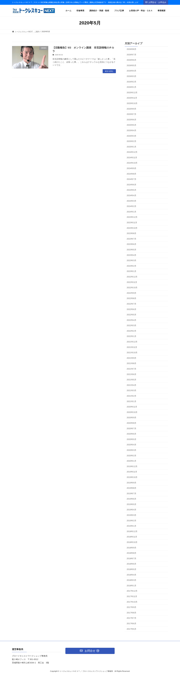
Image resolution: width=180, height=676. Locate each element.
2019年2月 (131, 520)
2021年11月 (132, 347)
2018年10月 (132, 542)
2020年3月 (131, 450)
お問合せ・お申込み (157, 2)
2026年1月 (131, 87)
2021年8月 (131, 363)
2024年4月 (131, 195)
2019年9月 (131, 483)
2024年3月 (131, 201)
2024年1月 (131, 212)
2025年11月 (132, 98)
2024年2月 (131, 206)
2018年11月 (132, 537)
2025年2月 (131, 141)
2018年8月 (131, 553)
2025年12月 (132, 92)
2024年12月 (132, 152)
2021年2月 (131, 396)
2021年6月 (131, 374)
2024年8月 (131, 174)
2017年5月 (131, 629)
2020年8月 (131, 423)
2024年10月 (132, 163)
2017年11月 (132, 596)
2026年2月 (131, 82)
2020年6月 (131, 434)
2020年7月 (131, 428)
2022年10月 (132, 287)
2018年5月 (131, 569)
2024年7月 (131, 179)
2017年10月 (132, 602)
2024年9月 (131, 168)
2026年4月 (131, 71)
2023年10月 (132, 228)
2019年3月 (131, 515)
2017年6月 (131, 623)
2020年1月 (131, 461)
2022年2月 (131, 331)
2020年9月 (131, 418)
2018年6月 (131, 564)
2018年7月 (131, 558)
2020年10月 (132, 412)
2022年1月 (131, 336)
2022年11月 (132, 282)
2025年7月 (131, 114)
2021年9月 (131, 358)
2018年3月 (131, 580)
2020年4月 (131, 445)
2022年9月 (131, 293)
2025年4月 (131, 130)
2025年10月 (132, 103)
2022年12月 (132, 277)
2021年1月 (131, 401)
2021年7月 (131, 369)
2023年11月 (132, 222)
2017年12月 (132, 591)
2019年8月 (131, 488)
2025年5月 (131, 125)
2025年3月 (131, 136)
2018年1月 (131, 585)
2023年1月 (131, 271)
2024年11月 (132, 157)
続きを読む (109, 71)
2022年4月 (131, 320)
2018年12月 (132, 531)
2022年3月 (131, 325)
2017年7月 (131, 618)
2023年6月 (131, 244)
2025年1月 (131, 147)
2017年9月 (131, 607)
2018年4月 (131, 575)
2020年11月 (132, 407)
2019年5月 (131, 504)
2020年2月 (131, 455)
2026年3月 (131, 76)
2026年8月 (131, 49)
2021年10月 (132, 352)
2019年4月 (131, 510)
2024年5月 (131, 190)
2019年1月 (131, 526)
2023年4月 (131, 255)
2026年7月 (131, 54)
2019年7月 (131, 493)
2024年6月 (131, 184)
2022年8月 (131, 298)
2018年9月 (131, 548)
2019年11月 (132, 472)
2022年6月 (131, 309)
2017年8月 (131, 613)
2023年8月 (131, 233)
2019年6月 (131, 499)
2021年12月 (132, 342)
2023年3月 (131, 260)
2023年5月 (131, 249)
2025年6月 (131, 119)
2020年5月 (131, 439)
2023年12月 (132, 217)
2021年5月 (131, 380)
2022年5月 (131, 315)
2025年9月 (131, 109)
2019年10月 (132, 477)
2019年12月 (132, 466)
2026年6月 (131, 60)
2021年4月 (131, 385)
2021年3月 (131, 390)
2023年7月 (131, 239)
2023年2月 (131, 266)
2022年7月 (131, 304)
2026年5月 (131, 65)
